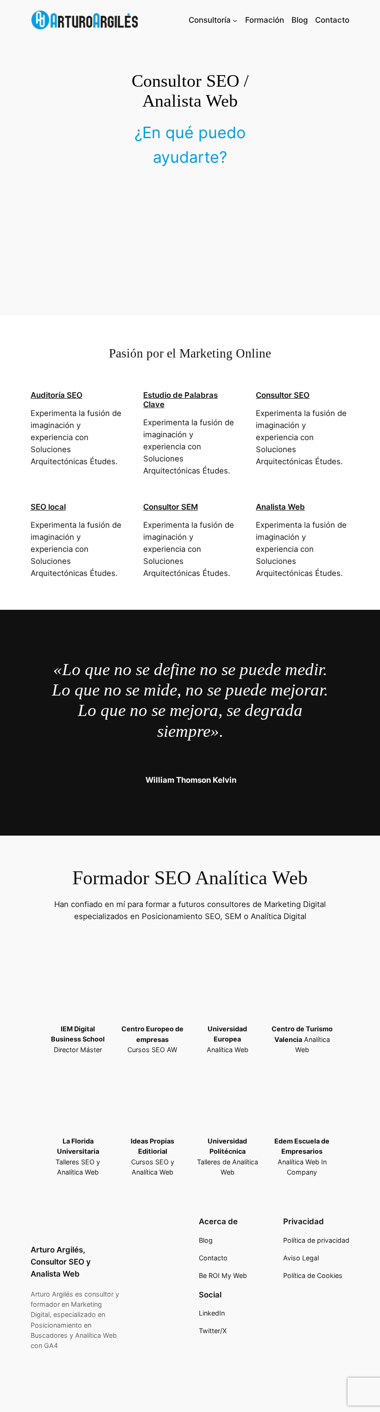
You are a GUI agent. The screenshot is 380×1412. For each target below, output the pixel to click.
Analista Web (280, 506)
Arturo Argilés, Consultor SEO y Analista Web (61, 1261)
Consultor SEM (170, 506)
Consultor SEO (283, 395)
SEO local (48, 506)
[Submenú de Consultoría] (235, 20)
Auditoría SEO (56, 395)
